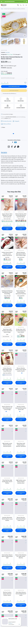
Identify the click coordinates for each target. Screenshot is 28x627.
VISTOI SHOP (3, 196)
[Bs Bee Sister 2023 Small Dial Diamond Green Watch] (21, 320)
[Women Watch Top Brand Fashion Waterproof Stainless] (21, 281)
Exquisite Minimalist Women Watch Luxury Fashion (7, 520)
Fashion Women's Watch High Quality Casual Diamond (7, 369)
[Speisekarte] (26, 5)
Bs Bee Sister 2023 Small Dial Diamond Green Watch (21, 331)
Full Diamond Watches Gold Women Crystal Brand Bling (7, 292)
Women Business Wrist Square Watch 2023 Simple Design (21, 254)
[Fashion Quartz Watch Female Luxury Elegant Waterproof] (7, 243)
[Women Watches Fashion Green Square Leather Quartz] (21, 358)
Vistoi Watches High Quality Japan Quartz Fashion (7, 483)
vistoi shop (7, 52)
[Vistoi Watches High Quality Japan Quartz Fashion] (7, 472)
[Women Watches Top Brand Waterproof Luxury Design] (7, 397)
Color (7, 334)
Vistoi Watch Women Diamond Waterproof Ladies (21, 593)
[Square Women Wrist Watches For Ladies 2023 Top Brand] (7, 204)
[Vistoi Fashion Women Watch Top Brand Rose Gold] (7, 546)
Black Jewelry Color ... (13, 619)
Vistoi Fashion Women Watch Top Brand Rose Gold (7, 557)
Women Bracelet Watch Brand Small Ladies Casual (20, 520)
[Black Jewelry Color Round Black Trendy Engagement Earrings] (5, 621)
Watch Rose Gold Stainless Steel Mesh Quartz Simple (7, 331)
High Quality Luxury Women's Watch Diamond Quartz (7, 446)
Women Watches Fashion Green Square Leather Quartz (20, 369)
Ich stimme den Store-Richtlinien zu (9, 93)
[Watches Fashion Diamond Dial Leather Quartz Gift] (21, 397)
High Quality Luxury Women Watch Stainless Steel (21, 483)
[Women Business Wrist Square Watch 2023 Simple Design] (21, 243)
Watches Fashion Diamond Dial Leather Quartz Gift (20, 408)
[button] (1, 1)
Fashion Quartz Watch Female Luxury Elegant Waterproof (7, 254)
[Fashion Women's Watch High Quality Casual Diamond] (7, 358)
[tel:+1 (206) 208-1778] (20, 5)
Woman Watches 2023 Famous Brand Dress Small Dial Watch (20, 215)
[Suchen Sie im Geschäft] (23, 5)
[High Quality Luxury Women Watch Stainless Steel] (21, 472)
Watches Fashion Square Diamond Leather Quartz (7, 593)
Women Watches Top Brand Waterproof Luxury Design (7, 408)
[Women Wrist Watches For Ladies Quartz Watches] (21, 546)
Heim (2, 8)
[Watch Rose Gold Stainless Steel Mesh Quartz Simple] (7, 320)
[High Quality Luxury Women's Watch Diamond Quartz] (7, 435)
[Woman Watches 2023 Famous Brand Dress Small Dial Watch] (21, 204)
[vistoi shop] (3, 5)
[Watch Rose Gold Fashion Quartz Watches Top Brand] (21, 435)
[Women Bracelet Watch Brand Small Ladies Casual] (21, 509)
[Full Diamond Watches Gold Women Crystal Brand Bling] (7, 281)
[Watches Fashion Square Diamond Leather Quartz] (7, 582)
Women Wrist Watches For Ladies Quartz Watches (20, 557)
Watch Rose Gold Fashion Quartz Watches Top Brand (21, 446)
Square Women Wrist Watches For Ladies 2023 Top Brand (7, 215)
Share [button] (3, 127)
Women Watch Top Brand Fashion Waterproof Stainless (21, 292)
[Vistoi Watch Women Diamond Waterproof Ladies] (21, 582)
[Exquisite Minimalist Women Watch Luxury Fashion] (7, 509)
